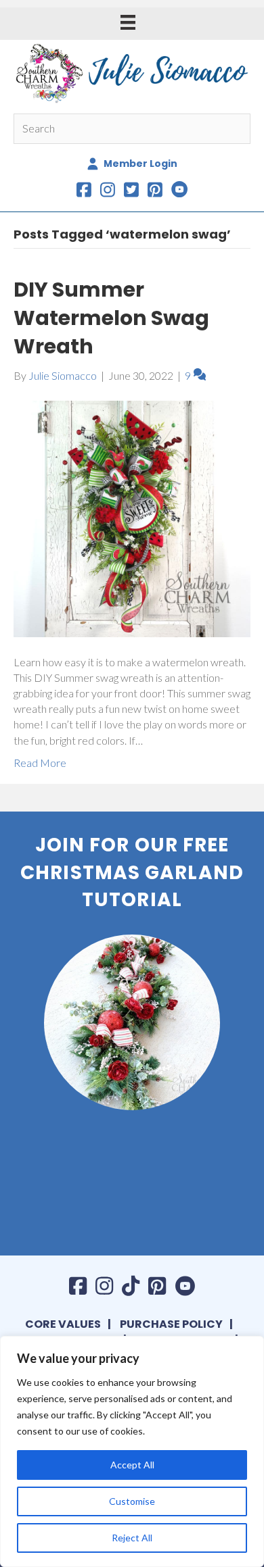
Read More (40, 762)
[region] (132, 1451)
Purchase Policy (171, 1324)
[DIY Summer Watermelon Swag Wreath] (132, 517)
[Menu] (128, 21)
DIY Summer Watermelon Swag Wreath (111, 318)
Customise (132, 1501)
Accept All (132, 1464)
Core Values (63, 1324)
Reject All (132, 1537)
